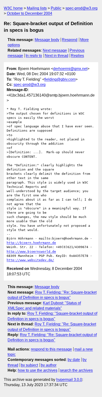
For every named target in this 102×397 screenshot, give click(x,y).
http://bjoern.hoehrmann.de (31, 243)
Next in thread (56, 56)
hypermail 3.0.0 (69, 380)
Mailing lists (37, 8)
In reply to (34, 56)
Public (56, 8)
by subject (29, 365)
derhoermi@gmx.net (70, 69)
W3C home (13, 8)
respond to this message (51, 349)
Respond (69, 40)
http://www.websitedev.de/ (30, 260)
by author (48, 365)
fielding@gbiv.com (59, 79)
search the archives (76, 370)
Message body (47, 40)
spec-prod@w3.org (81, 8)
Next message (55, 50)
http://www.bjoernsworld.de (31, 251)
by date (74, 360)
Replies (77, 56)
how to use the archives (37, 370)
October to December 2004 (29, 13)
